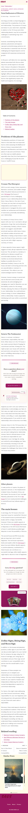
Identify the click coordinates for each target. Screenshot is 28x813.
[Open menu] (26, 2)
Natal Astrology (18, 9)
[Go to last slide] (5, 775)
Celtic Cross (18, 582)
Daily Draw (15, 579)
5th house (21, 543)
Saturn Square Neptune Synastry (14, 742)
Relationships (5, 10)
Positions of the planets (12, 120)
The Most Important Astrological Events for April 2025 (13, 785)
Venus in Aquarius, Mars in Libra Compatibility (21, 749)
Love (20, 579)
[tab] (12, 792)
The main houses (10, 122)
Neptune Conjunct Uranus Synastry (14, 735)
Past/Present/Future (10, 582)
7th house (7, 194)
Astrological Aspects (7, 9)
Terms (9, 804)
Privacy (19, 804)
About (13, 804)
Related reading (10, 129)
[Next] (22, 775)
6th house (17, 524)
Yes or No (9, 579)
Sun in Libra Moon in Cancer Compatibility (6, 749)
